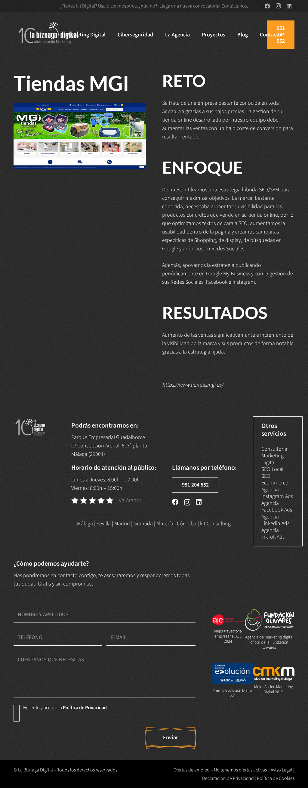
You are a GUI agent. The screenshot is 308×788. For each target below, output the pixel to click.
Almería (164, 523)
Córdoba (186, 523)
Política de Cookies (275, 778)
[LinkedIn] (289, 6)
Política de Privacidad (85, 707)
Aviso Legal (281, 770)
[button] (110, 34)
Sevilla (104, 523)
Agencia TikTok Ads (273, 534)
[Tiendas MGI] (80, 136)
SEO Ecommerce (274, 479)
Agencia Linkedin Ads (275, 520)
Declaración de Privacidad (228, 778)
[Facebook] (267, 6)
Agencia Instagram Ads (277, 493)
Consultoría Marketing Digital (274, 455)
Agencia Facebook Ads (276, 506)
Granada (143, 523)
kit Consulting (215, 523)
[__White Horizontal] (49, 34)
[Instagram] (278, 6)
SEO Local (272, 469)
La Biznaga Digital (35, 770)
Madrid (122, 523)
